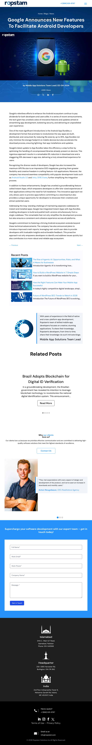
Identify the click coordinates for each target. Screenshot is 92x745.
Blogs (46, 14)
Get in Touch (17, 603)
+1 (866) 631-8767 (67, 3)
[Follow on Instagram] (44, 719)
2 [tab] (60, 517)
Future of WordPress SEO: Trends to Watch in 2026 (55, 295)
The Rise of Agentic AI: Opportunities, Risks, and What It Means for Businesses (56, 261)
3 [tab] (62, 517)
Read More (46, 403)
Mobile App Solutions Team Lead (41, 85)
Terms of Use (37, 723)
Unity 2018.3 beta (39, 177)
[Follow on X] (53, 719)
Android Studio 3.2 (20, 177)
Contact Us (46, 451)
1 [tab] (58, 517)
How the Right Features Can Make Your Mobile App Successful (55, 284)
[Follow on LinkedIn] (39, 719)
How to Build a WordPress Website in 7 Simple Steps (56, 272)
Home (40, 14)
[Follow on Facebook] (48, 719)
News (52, 14)
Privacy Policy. (54, 723)
